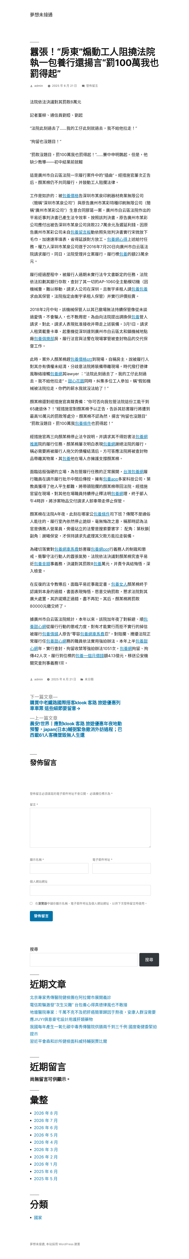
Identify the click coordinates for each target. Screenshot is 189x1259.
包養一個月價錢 (89, 655)
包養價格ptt (81, 359)
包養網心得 (117, 239)
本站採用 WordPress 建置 (63, 1244)
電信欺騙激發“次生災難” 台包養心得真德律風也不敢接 (78, 1004)
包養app (110, 479)
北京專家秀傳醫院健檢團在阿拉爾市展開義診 (70, 997)
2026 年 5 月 (46, 1135)
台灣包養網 (133, 471)
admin (38, 86)
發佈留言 (92, 86)
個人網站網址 (39, 881)
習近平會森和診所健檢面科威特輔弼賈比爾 (68, 1041)
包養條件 (83, 423)
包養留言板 (81, 232)
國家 (38, 1217)
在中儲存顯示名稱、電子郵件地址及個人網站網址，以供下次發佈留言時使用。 (91, 903)
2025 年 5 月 (46, 1178)
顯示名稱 (37, 859)
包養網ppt (100, 549)
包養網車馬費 (66, 549)
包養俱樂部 (44, 338)
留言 (34, 804)
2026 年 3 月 (46, 1149)
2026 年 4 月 (46, 1142)
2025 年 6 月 (46, 1171)
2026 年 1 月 (45, 1164)
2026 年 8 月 (46, 1113)
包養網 (56, 373)
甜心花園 (76, 381)
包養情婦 (50, 634)
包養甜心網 (56, 641)
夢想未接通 (41, 15)
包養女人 (119, 584)
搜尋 (34, 949)
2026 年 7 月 (46, 1120)
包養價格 (70, 195)
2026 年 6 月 (46, 1127)
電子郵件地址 (102, 859)
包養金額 (42, 563)
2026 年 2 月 (46, 1157)
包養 (123, 254)
